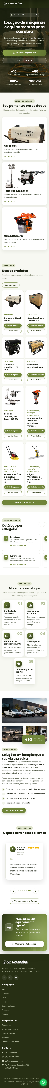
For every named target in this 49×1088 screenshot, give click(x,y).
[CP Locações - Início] (12, 4)
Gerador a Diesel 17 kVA (12, 319)
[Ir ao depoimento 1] (18, 890)
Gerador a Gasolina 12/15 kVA (11, 367)
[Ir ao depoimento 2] (20, 890)
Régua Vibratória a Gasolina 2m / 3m (34, 478)
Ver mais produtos (23, 502)
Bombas (5, 1038)
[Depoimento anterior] (13, 891)
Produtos (5, 993)
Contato (5, 1014)
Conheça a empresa (14, 810)
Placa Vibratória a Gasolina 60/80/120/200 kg (12, 478)
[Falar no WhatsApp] (43, 1082)
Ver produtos (23, 60)
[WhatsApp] (10, 977)
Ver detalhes (13, 331)
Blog (4, 1002)
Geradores (6, 1025)
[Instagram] (4, 977)
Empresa (5, 1010)
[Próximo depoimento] (36, 891)
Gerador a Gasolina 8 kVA (35, 366)
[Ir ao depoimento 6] (29, 890)
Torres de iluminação (10, 1029)
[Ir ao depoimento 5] (26, 890)
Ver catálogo (11, 285)
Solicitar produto (14, 325)
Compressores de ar (10, 1042)
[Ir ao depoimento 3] (22, 890)
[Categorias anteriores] (39, 524)
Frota (4, 998)
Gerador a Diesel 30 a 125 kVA (35, 319)
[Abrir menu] (44, 4)
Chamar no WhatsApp (26, 944)
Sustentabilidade (8, 1006)
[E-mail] (16, 977)
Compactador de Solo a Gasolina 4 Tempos (34, 422)
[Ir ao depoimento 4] (24, 890)
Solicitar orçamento (26, 52)
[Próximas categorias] (45, 524)
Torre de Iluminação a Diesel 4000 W (11, 416)
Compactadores (8, 1033)
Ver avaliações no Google (25, 901)
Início (4, 989)
